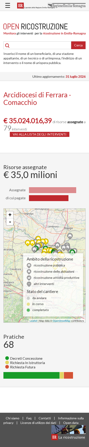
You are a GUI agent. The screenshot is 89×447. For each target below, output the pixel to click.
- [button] (10, 221)
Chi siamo (12, 418)
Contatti (45, 418)
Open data (71, 423)
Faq (28, 418)
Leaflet (33, 320)
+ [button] (9, 215)
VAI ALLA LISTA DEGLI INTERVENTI (39, 134)
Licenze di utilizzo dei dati (38, 423)
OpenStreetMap (61, 320)
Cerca (78, 45)
